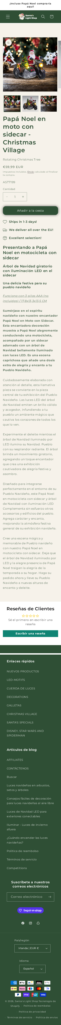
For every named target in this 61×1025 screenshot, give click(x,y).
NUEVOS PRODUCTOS (23, 671)
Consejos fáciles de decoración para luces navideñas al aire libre (30, 801)
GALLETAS (14, 705)
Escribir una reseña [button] (30, 633)
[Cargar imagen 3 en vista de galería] (48, 104)
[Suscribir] (49, 897)
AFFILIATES (15, 759)
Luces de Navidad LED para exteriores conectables (26, 814)
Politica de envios (47, 1017)
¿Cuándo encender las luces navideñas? (27, 840)
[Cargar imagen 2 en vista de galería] (30, 104)
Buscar (12, 777)
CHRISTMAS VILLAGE (22, 714)
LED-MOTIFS (16, 679)
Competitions (17, 868)
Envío (30, 172)
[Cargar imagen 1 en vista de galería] (12, 104)
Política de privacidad (32, 1011)
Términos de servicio (22, 859)
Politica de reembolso (23, 851)
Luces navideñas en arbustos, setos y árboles (28, 788)
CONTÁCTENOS (18, 768)
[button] (8, 16)
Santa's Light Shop (26, 1001)
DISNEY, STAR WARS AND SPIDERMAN (25, 733)
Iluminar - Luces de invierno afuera (27, 827)
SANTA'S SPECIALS (20, 722)
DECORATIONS (17, 697)
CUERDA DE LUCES (21, 688)
